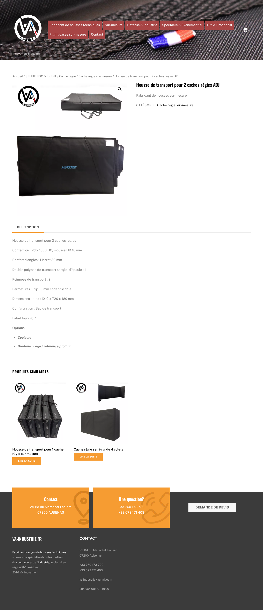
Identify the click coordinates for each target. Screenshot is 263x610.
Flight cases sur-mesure (68, 34)
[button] (119, 89)
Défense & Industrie (142, 25)
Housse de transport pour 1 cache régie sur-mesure (37, 451)
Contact (97, 34)
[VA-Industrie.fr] (28, 47)
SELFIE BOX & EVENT (41, 76)
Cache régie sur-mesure (95, 76)
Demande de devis (212, 507)
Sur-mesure (113, 25)
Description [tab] (28, 227)
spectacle (23, 562)
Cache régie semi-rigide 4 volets (98, 449)
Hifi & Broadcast (219, 25)
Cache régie (67, 76)
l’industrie (43, 562)
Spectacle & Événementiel (182, 25)
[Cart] (245, 30)
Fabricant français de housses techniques (39, 552)
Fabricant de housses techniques (75, 25)
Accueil (17, 76)
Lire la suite (27, 460)
